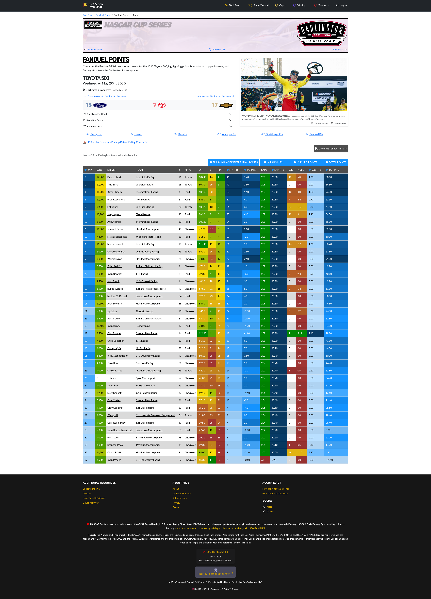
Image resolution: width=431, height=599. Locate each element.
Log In (343, 5)
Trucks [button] (322, 5)
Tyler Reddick (114, 266)
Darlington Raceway (98, 89)
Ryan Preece (114, 459)
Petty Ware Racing (146, 385)
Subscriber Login (91, 488)
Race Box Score (95, 120)
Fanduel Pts (316, 134)
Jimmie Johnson (115, 229)
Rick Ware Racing (145, 407)
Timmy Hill (112, 415)
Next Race (337, 49)
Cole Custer (114, 400)
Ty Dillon (112, 311)
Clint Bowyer (114, 333)
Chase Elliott (114, 452)
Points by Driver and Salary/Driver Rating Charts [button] (116, 142)
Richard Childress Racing (149, 266)
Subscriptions (180, 498)
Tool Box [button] (234, 5)
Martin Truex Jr (115, 244)
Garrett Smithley (116, 422)
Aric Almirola (114, 221)
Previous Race (95, 49)
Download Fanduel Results (332, 148)
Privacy (176, 502)
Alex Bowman (114, 303)
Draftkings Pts (274, 134)
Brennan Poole (115, 444)
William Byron (114, 259)
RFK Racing (142, 273)
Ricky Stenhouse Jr (117, 355)
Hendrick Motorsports (148, 229)
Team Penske (143, 199)
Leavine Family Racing (147, 251)
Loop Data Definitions (94, 498)
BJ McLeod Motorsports (149, 437)
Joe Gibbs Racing (145, 177)
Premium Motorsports (148, 444)
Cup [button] (282, 5)
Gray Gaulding (115, 407)
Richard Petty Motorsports (151, 288)
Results (182, 134)
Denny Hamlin (114, 177)
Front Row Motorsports (149, 296)
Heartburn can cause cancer (214, 573)
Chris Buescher (115, 340)
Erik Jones (112, 207)
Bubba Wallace (115, 288)
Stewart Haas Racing (147, 192)
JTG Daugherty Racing (148, 355)
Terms (176, 507)
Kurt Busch (113, 281)
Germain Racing (144, 311)
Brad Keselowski (116, 199)
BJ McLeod (113, 437)
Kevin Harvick (114, 192)
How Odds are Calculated (275, 493)
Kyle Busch (113, 184)
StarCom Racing (144, 363)
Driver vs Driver (90, 502)
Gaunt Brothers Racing (148, 370)
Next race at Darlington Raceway (214, 96)
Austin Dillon (114, 318)
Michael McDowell (117, 296)
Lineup (138, 134)
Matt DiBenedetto (117, 236)
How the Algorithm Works (275, 488)
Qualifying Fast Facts (97, 114)
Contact (87, 493)
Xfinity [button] (301, 5)
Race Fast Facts (95, 126)
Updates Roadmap (182, 493)
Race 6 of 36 (218, 49)
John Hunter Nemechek (120, 430)
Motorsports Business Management (155, 415)
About (176, 488)
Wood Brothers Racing (148, 236)
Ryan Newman (114, 273)
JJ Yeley (111, 378)
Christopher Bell (116, 251)
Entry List (96, 134)
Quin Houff (113, 363)
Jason (269, 506)
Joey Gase (113, 385)
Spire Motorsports (146, 378)
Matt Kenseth (114, 392)
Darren (270, 511)
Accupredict (229, 134)
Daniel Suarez (114, 370)
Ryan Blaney (113, 325)
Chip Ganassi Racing (146, 281)
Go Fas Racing (143, 348)
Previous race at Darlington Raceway (107, 96)
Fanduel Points (106, 59)
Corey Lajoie (114, 348)
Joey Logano (114, 214)
